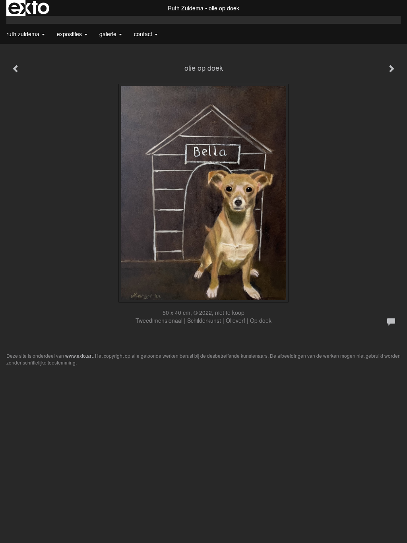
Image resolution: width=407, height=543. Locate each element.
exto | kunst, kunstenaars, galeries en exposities (28, 8)
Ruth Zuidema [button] (23, 34)
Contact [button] (144, 34)
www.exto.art (79, 355)
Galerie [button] (108, 34)
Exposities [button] (70, 34)
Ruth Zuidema (186, 8)
